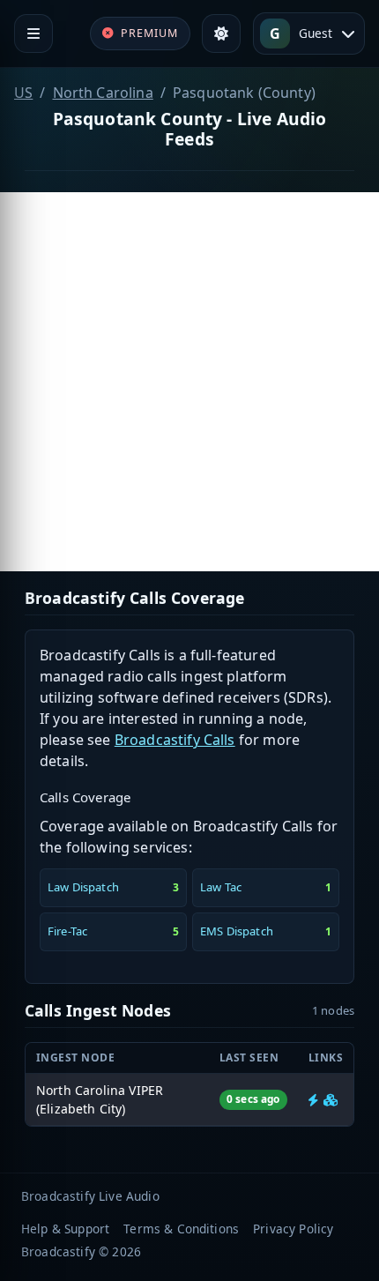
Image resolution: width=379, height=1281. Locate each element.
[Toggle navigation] (33, 33)
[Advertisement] (189, 381)
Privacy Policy (293, 1228)
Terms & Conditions (181, 1228)
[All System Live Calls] (313, 1099)
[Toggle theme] (221, 33)
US (23, 92)
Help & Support (65, 1228)
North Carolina (103, 92)
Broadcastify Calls (175, 739)
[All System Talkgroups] (330, 1099)
